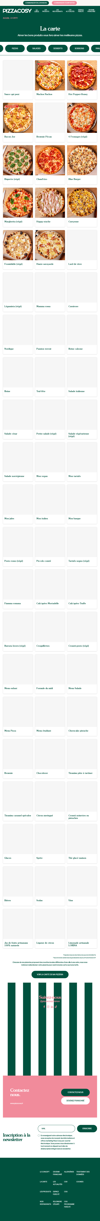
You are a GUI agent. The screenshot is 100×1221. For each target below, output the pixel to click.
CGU (66, 1192)
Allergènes (69, 1172)
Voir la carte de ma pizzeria (50, 974)
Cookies (79, 1182)
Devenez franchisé (75, 1101)
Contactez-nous (75, 1092)
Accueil (6, 18)
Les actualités (70, 10)
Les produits (45, 10)
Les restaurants (58, 10)
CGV (65, 1182)
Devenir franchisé (91, 10)
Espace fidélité (81, 10)
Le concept (45, 1172)
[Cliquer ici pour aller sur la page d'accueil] (18, 1189)
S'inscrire (87, 1128)
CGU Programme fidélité (69, 1204)
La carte (36, 10)
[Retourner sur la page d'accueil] (17, 11)
